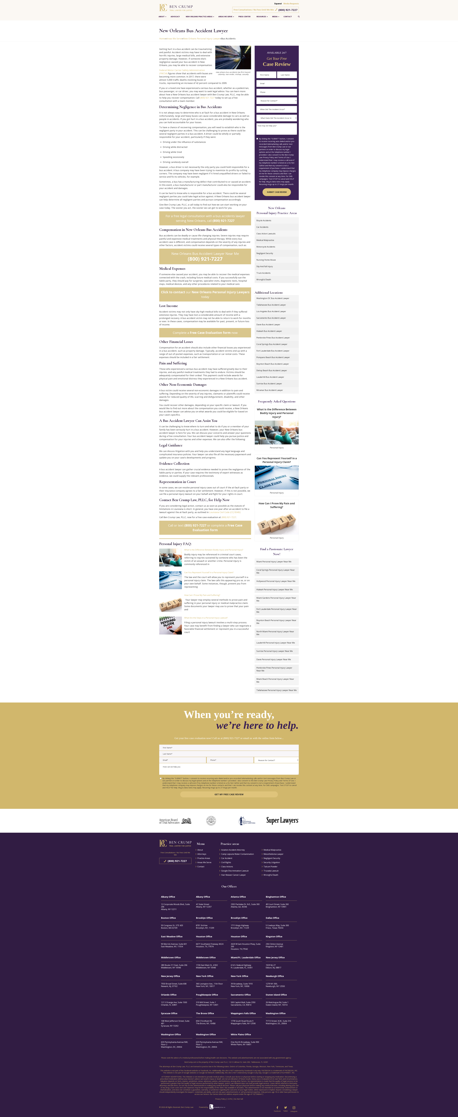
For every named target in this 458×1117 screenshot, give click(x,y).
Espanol (278, 3)
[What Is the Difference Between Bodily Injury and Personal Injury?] (170, 557)
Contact (288, 16)
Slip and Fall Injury (264, 266)
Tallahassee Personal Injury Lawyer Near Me (276, 690)
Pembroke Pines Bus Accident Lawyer (273, 337)
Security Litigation (272, 862)
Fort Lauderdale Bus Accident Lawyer (272, 350)
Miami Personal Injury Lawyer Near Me (273, 561)
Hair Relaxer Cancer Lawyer (233, 875)
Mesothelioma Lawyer (273, 854)
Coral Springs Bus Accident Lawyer (271, 344)
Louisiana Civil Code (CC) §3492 (224, 512)
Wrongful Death (263, 279)
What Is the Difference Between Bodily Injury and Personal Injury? (213, 549)
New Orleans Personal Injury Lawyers (221, 292)
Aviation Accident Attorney (233, 850)
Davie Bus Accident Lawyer (268, 324)
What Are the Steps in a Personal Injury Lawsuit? (206, 617)
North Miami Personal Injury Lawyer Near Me (275, 633)
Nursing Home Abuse (266, 260)
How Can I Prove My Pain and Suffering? (202, 595)
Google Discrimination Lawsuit (235, 870)
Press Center (244, 16)
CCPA (230, 1099)
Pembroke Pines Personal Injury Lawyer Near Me (274, 669)
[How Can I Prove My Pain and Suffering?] (170, 603)
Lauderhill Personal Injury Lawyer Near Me (275, 642)
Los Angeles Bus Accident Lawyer (271, 311)
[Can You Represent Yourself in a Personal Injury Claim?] (170, 580)
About (162, 16)
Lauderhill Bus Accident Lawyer (270, 377)
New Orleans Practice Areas (199, 16)
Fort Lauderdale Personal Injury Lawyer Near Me (276, 610)
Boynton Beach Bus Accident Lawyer (272, 364)
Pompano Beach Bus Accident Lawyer (273, 357)
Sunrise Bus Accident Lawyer (269, 383)
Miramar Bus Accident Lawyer (269, 390)
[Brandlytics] (217, 1107)
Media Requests (291, 3)
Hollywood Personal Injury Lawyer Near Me (275, 581)
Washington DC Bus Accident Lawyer (272, 298)
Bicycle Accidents (263, 220)
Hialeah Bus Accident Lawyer (269, 331)
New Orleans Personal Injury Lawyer (201, 38)
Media (275, 16)
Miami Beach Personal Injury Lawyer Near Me (275, 680)
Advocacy (175, 16)
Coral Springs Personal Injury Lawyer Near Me (275, 571)
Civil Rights (226, 862)
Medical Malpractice (265, 240)
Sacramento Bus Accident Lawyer (271, 318)
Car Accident (226, 858)
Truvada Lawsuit (271, 870)
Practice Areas (203, 858)
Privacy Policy (220, 1099)
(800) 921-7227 (287, 10)
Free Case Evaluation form (210, 332)
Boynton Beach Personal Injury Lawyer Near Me (276, 621)
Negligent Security (264, 253)
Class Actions (227, 866)
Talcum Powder (270, 866)
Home (162, 38)
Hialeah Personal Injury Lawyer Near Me (274, 589)
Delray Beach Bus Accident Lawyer (271, 370)
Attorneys (201, 854)
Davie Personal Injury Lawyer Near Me (273, 659)
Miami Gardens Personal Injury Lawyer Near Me (276, 599)
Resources (261, 16)
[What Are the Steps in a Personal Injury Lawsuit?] (170, 626)
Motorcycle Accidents (265, 246)
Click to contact (173, 292)
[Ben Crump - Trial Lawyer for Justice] (176, 7)
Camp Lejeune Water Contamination (237, 854)
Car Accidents (262, 227)
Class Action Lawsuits (266, 233)
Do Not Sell (238, 1099)
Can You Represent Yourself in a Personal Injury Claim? (209, 572)
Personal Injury (277, 447)
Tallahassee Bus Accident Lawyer (271, 305)
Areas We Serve (225, 16)
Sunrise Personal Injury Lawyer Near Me (274, 651)
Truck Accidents (263, 273)
